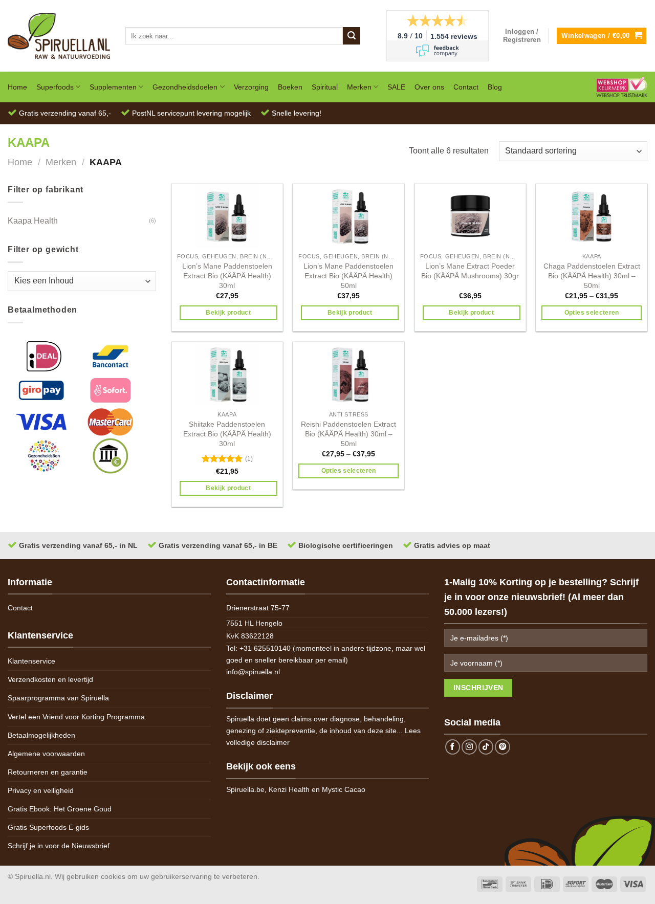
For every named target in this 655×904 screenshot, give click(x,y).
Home (17, 87)
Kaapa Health (33, 220)
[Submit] (351, 36)
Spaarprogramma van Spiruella (58, 698)
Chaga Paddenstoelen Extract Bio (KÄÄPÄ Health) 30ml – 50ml (591, 275)
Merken (359, 87)
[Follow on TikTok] (486, 747)
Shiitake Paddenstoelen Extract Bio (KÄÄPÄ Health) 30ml (227, 433)
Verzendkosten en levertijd (50, 679)
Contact (465, 87)
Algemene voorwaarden (46, 753)
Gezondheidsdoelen (184, 87)
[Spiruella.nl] (59, 35)
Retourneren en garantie (48, 772)
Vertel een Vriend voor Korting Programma (76, 717)
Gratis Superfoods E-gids (48, 827)
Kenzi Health (289, 789)
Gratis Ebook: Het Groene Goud (60, 809)
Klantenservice (31, 661)
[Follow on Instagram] (469, 747)
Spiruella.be (245, 789)
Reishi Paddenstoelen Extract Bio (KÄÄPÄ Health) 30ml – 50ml (348, 433)
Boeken (290, 87)
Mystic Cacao (343, 789)
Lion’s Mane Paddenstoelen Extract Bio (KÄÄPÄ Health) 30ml (227, 275)
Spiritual (325, 87)
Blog (495, 87)
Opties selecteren (591, 313)
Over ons (429, 87)
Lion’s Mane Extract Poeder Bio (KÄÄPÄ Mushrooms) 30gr (470, 271)
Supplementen (113, 87)
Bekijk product (228, 313)
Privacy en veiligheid (41, 790)
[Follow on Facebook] (453, 747)
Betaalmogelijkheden (41, 735)
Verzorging (251, 87)
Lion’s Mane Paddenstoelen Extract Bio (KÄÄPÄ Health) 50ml (348, 275)
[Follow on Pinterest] (502, 747)
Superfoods (55, 87)
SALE (396, 87)
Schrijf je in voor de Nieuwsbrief (59, 846)
